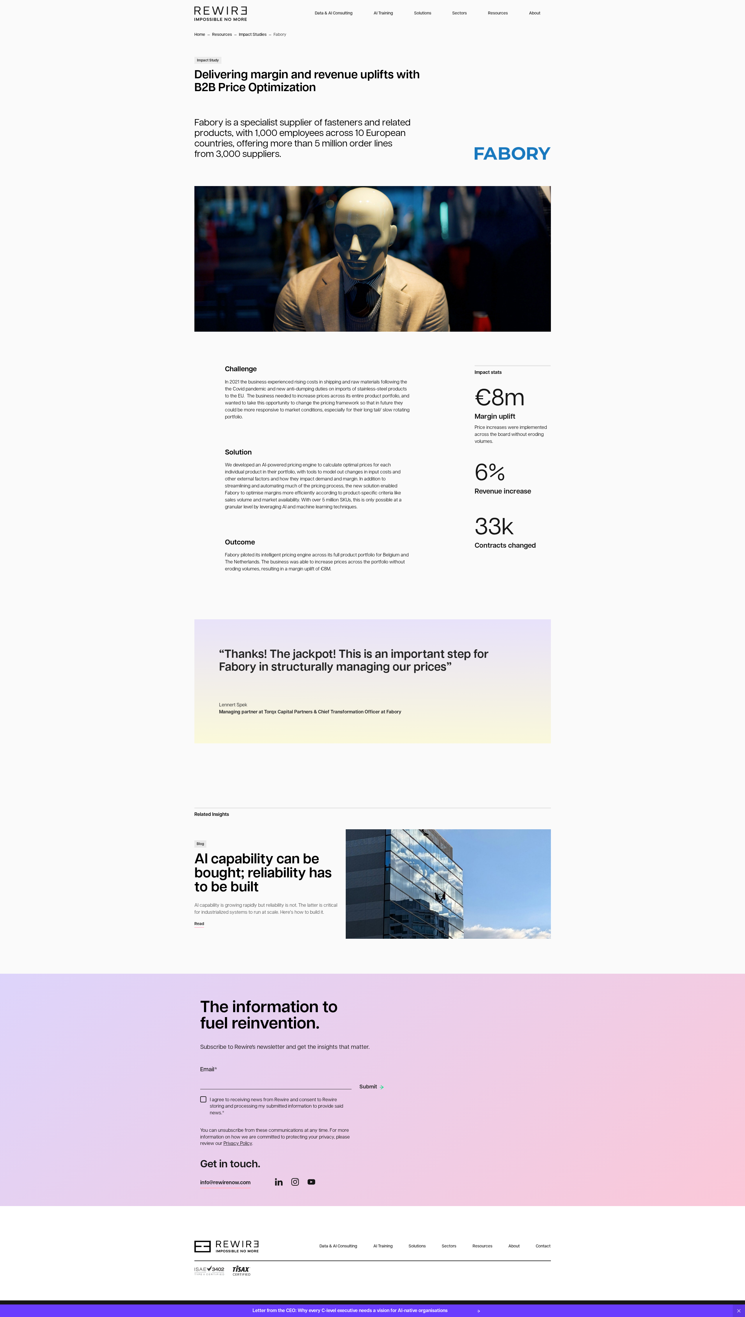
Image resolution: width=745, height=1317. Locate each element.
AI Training (383, 13)
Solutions (422, 13)
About (534, 13)
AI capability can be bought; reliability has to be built (263, 874)
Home (199, 35)
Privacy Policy (238, 1143)
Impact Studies (253, 35)
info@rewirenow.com (225, 1183)
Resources (498, 13)
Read (199, 924)
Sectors (459, 13)
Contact (543, 1246)
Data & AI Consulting (333, 13)
